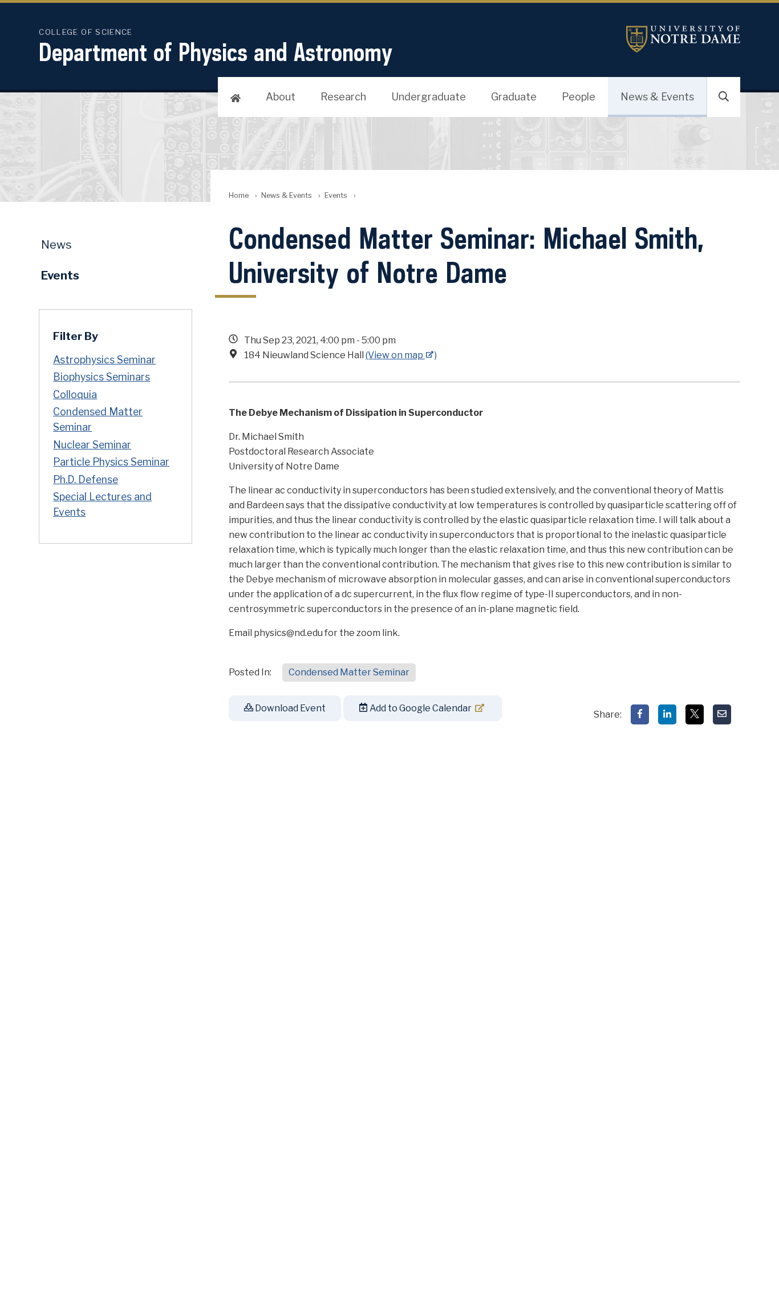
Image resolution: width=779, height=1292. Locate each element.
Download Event (289, 708)
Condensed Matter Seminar (349, 672)
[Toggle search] (723, 97)
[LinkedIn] (667, 714)
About (280, 97)
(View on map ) (401, 355)
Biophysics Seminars (101, 377)
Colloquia (75, 394)
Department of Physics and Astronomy (215, 52)
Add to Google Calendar (420, 708)
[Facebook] (640, 714)
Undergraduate (428, 97)
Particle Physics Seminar (111, 462)
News (56, 245)
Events (335, 195)
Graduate (514, 97)
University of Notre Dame (683, 39)
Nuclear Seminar (92, 445)
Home (239, 195)
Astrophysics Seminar (104, 360)
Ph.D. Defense (85, 479)
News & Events (657, 97)
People (578, 97)
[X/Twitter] (694, 714)
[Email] (722, 714)
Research (343, 97)
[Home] (235, 97)
